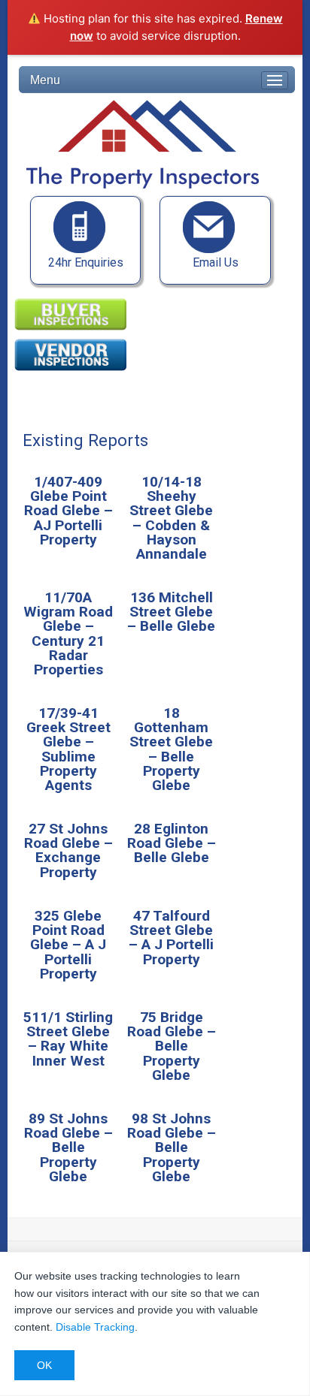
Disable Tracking (95, 1327)
